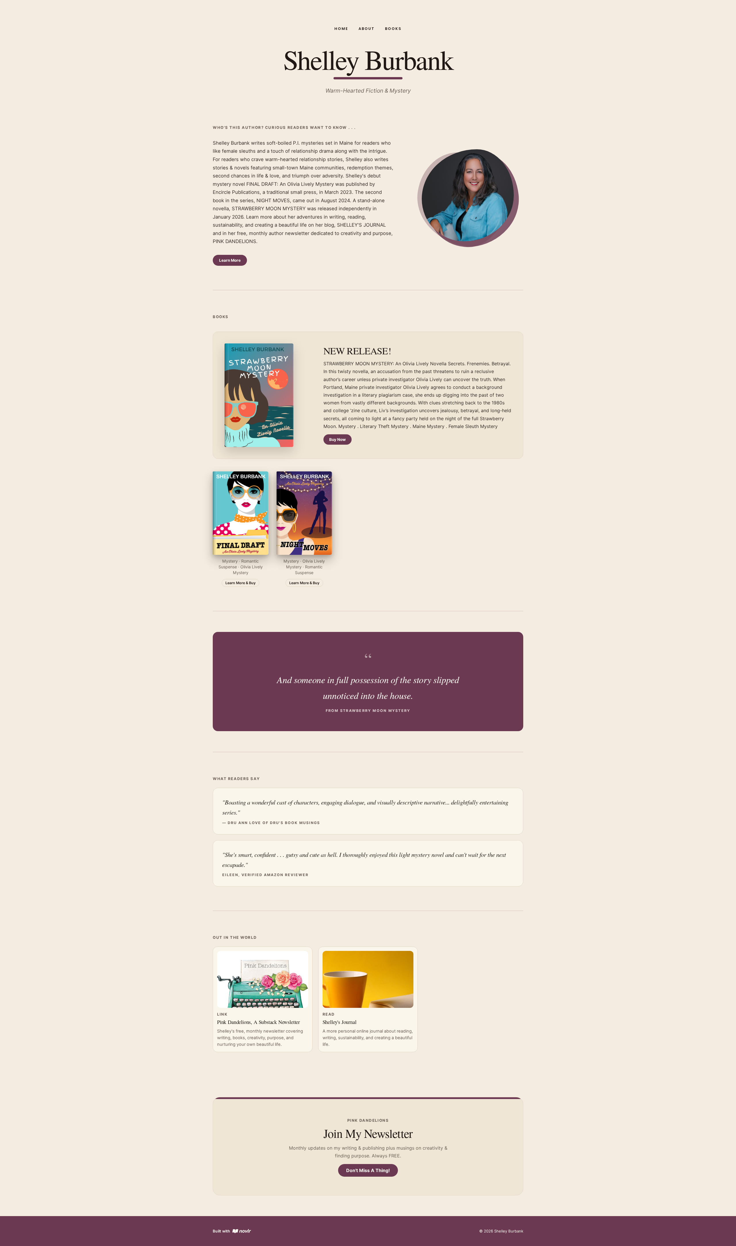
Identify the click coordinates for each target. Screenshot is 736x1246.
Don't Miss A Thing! (368, 1170)
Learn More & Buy (240, 583)
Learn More (230, 260)
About (367, 28)
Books (393, 28)
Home (341, 28)
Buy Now (337, 439)
